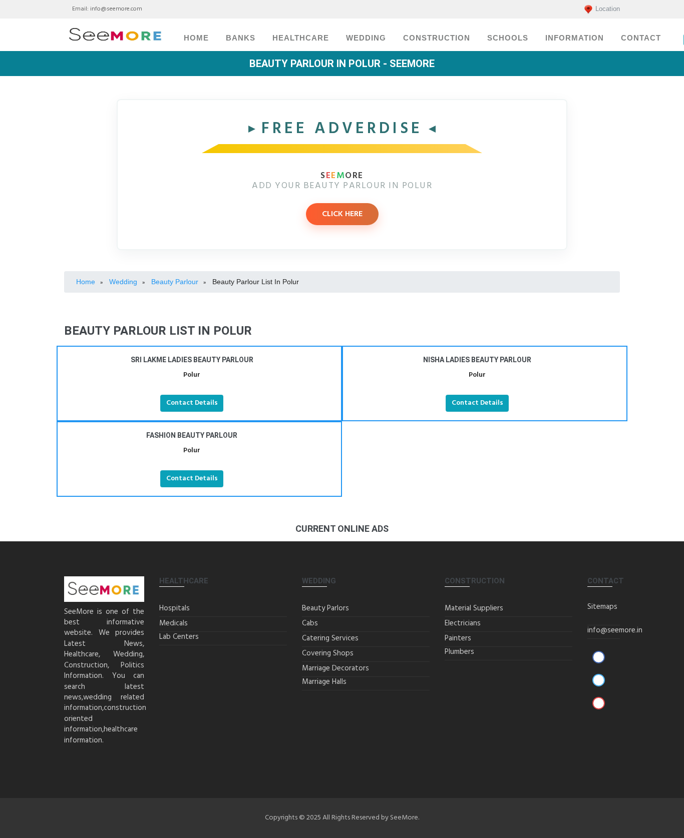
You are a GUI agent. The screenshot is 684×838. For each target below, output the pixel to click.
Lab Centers (179, 637)
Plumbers (459, 652)
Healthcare (300, 38)
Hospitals (174, 608)
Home (196, 38)
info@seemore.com (116, 9)
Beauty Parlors (325, 608)
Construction (436, 38)
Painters (458, 638)
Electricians (463, 623)
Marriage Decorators (335, 668)
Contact (641, 38)
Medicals (173, 623)
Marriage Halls (324, 682)
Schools (507, 38)
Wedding (366, 38)
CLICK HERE (342, 214)
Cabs (310, 623)
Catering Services (330, 638)
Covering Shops (328, 653)
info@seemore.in (614, 630)
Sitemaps (602, 607)
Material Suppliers (474, 608)
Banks (240, 38)
